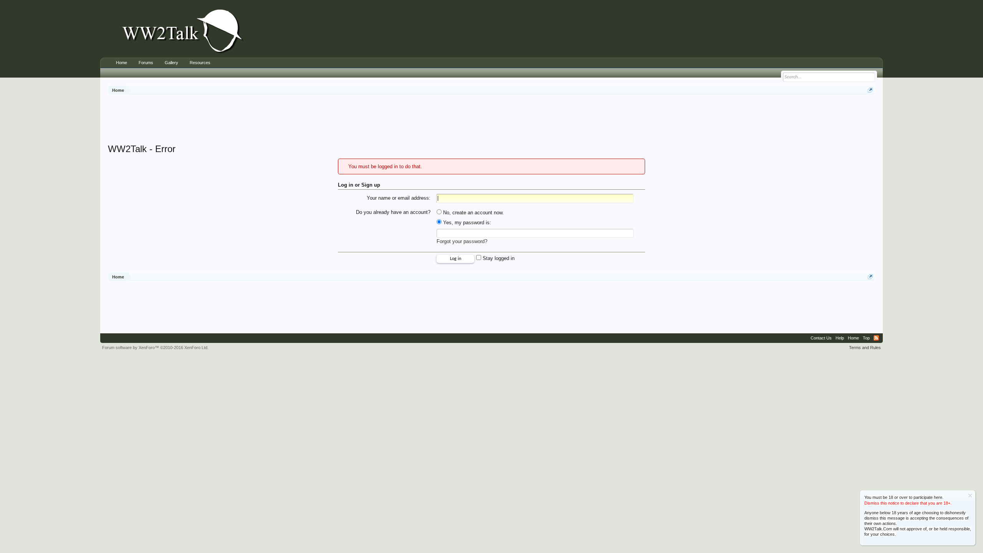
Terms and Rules (865, 347)
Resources (200, 62)
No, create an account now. (473, 212)
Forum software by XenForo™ (155, 347)
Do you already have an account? (393, 212)
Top (866, 338)
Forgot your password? (462, 241)
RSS (876, 338)
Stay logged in (498, 258)
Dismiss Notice (970, 495)
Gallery (171, 62)
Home (121, 62)
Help (840, 338)
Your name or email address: (398, 198)
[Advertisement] (491, 120)
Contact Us (821, 338)
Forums (146, 62)
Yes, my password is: (466, 222)
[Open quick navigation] (870, 90)
